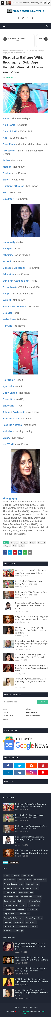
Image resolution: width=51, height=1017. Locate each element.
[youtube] (43, 772)
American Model (10, 892)
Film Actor (7, 922)
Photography (23, 926)
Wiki (14, 546)
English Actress (9, 914)
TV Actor (34, 926)
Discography (32, 909)
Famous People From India (13, 918)
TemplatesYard (24, 1011)
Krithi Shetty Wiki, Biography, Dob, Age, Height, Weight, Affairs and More (31, 980)
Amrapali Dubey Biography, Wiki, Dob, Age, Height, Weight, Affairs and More (31, 992)
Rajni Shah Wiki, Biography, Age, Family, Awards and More (29, 582)
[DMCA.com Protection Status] (11, 863)
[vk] (19, 772)
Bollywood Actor (34, 901)
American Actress (24, 880)
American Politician (26, 892)
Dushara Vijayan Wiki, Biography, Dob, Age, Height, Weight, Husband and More (30, 630)
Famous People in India (34, 918)
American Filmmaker (30, 888)
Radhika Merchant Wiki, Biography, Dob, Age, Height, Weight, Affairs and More (31, 668)
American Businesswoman (13, 884)
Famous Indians (23, 914)
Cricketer (21, 909)
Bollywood (14, 543)
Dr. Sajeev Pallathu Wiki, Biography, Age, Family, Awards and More (30, 571)
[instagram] (27, 18)
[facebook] (18, 18)
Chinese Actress (9, 909)
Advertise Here (8, 716)
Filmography (30, 922)
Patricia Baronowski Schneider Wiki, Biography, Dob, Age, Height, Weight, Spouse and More (31, 643)
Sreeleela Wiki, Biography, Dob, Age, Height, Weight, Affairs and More (31, 969)
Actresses (16, 875)
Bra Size (24, 543)
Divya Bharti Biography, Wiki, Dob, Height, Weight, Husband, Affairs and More (31, 946)
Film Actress (19, 922)
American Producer (11, 897)
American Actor (9, 880)
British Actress (34, 905)
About (28, 709)
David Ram (10, 77)
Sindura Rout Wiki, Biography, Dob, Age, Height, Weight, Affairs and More (31, 655)
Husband (41, 543)
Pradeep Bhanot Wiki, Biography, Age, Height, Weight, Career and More (29, 605)
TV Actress (7, 931)
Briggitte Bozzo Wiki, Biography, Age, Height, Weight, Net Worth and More (31, 617)
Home (5, 51)
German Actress (9, 926)
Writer (11, 51)
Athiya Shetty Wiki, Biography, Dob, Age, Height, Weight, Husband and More (30, 681)
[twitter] (22, 18)
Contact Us (34, 1007)
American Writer (26, 897)
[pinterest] (32, 18)
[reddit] (31, 765)
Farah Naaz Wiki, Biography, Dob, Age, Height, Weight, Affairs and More (31, 958)
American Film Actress (12, 888)
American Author (40, 880)
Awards (5, 719)
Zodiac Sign (19, 931)
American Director (32, 884)
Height (32, 543)
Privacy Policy (31, 712)
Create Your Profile (33, 716)
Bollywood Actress (10, 905)
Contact (6, 712)
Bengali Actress (9, 901)
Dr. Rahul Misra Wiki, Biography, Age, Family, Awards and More (31, 593)
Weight (7, 546)
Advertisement (27, 875)
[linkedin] (8, 772)
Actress (6, 875)
